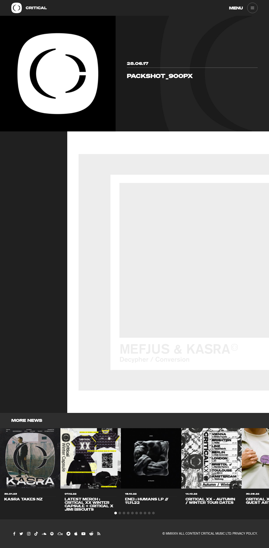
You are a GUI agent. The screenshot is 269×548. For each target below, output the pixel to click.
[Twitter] (21, 533)
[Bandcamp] (68, 533)
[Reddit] (91, 533)
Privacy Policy (244, 533)
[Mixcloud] (60, 533)
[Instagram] (28, 533)
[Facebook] (14, 533)
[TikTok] (36, 533)
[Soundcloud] (44, 533)
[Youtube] (83, 533)
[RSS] (98, 533)
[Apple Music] (76, 533)
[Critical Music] (16, 8)
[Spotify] (51, 533)
